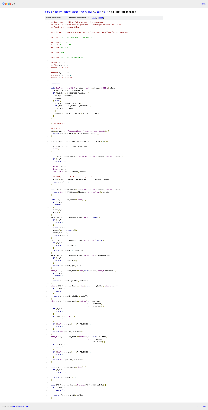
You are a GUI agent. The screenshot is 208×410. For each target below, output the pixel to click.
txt (197, 406)
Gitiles (14, 406)
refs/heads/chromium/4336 (78, 11)
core (99, 11)
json (204, 406)
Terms (27, 406)
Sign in (203, 4)
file (94, 18)
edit (101, 18)
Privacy (21, 406)
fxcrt (106, 11)
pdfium (48, 11)
